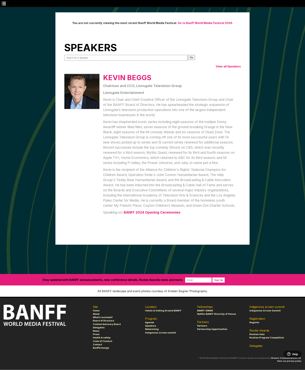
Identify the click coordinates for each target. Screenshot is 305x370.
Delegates (99, 327)
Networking (152, 329)
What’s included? (103, 317)
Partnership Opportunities (212, 329)
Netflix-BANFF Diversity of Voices (216, 314)
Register (254, 322)
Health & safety (102, 337)
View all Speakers (228, 66)
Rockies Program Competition (266, 337)
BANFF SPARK (205, 310)
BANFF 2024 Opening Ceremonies (152, 212)
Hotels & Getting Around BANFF (163, 310)
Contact (97, 344)
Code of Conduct (102, 341)
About (96, 314)
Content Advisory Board (107, 324)
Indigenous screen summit (160, 332)
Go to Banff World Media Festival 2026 (205, 23)
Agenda (149, 322)
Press (96, 334)
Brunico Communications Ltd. (286, 358)
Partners (202, 325)
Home (96, 310)
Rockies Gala (257, 334)
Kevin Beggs (127, 77)
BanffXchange (101, 348)
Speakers (150, 325)
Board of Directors (103, 320)
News (96, 331)
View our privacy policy (289, 361)
